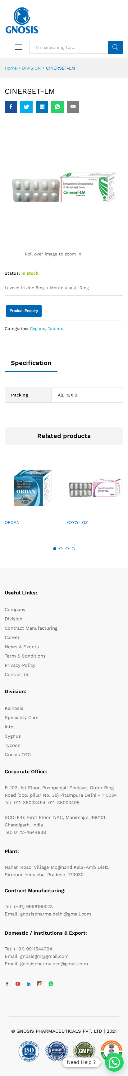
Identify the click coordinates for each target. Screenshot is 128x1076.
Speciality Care (22, 717)
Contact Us (17, 674)
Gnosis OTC (18, 754)
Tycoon (13, 745)
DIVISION (31, 68)
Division (13, 619)
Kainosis (14, 708)
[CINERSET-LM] (11, 107)
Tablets (55, 328)
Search (115, 47)
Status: (12, 273)
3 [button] (67, 548)
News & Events (22, 646)
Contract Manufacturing (31, 628)
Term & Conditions (25, 656)
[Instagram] (39, 984)
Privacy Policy (20, 665)
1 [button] (54, 548)
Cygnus (37, 328)
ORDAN (12, 522)
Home (11, 68)
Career (12, 637)
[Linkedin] (28, 984)
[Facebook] (7, 984)
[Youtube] (17, 984)
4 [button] (73, 548)
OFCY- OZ (77, 522)
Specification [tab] (31, 363)
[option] (33, 498)
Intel (10, 727)
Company (15, 609)
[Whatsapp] (51, 984)
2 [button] (60, 548)
